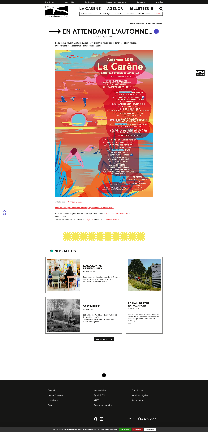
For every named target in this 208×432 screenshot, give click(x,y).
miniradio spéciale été (115, 213)
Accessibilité (100, 390)
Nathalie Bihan (74, 202)
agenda (90, 219)
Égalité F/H (99, 395)
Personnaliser (150, 429)
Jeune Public (69, 2)
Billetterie (141, 8)
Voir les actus (102, 339)
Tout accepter (125, 429)
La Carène (90, 8)
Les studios (118, 14)
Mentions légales (140, 395)
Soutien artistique (104, 14)
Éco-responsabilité (103, 405)
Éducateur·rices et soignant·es (116, 2)
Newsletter (53, 400)
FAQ (50, 405)
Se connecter (138, 400)
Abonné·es (159, 2)
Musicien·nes (49, 2)
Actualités (157, 14)
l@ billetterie (111, 219)
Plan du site (137, 390)
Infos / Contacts (144, 14)
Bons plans (141, 2)
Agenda (115, 8)
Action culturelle (87, 14)
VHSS (96, 400)
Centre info (130, 14)
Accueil (132, 24)
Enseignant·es (90, 2)
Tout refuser (137, 429)
